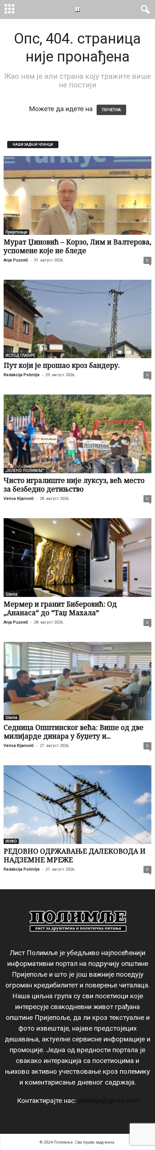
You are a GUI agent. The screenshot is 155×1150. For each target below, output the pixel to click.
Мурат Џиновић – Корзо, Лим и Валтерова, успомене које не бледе (77, 246)
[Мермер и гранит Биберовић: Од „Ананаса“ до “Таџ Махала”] (77, 557)
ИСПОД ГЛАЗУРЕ (20, 355)
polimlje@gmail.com (108, 1100)
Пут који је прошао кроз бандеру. (62, 365)
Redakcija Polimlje (22, 375)
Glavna (11, 594)
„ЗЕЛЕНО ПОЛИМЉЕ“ (24, 470)
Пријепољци (16, 231)
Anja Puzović (16, 260)
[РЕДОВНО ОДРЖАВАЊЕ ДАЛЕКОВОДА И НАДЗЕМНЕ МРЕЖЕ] (77, 804)
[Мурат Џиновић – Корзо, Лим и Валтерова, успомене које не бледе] (77, 195)
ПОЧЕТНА (111, 110)
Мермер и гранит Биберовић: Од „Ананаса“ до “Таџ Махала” (60, 608)
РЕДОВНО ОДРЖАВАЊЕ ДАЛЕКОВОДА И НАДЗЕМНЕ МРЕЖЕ (75, 855)
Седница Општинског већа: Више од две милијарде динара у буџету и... (73, 732)
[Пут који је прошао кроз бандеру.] (77, 319)
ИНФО (11, 841)
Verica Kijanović (19, 498)
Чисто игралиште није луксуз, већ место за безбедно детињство (74, 485)
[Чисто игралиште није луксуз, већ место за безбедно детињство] (77, 433)
